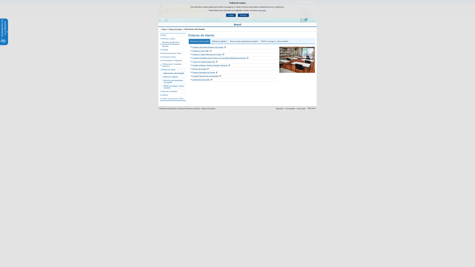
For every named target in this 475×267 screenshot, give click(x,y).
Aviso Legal (301, 109)
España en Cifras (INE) (200, 51)
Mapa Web (279, 109)
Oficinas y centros (168, 39)
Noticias (165, 95)
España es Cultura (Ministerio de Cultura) (207, 54)
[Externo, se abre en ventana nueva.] (312, 108)
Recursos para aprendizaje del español (173, 81)
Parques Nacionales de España (203, 72)
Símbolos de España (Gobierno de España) (207, 47)
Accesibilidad (290, 109)
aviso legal (262, 10)
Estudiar (165, 50)
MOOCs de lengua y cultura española (174, 87)
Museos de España (199, 69)
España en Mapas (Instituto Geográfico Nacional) (210, 65)
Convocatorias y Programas (172, 60)
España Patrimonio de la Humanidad (205, 76)
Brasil (237, 24)
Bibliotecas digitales (171, 77)
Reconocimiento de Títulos (171, 53)
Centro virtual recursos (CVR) (172, 99)
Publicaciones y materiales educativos (171, 65)
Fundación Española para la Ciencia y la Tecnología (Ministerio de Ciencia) (219, 58)
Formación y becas (169, 57)
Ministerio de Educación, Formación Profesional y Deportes (171, 44)
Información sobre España (174, 73)
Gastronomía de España (201, 80)
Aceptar (231, 15)
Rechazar (243, 15)
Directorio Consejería (169, 91)
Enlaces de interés (175, 29)
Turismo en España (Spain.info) (203, 62)
